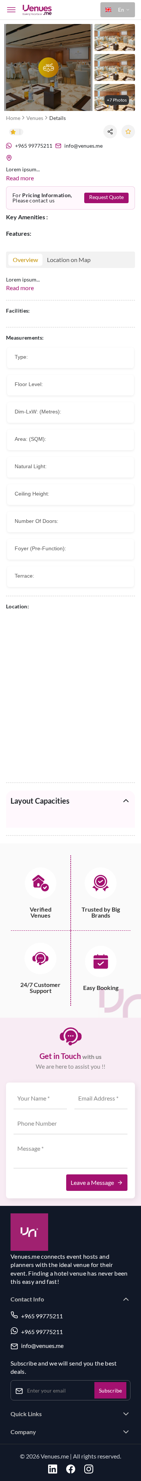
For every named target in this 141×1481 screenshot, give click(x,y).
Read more (20, 177)
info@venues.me (42, 1346)
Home (13, 118)
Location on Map (69, 259)
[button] (117, 9)
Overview (25, 259)
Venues (34, 118)
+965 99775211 (42, 1315)
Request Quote (106, 197)
